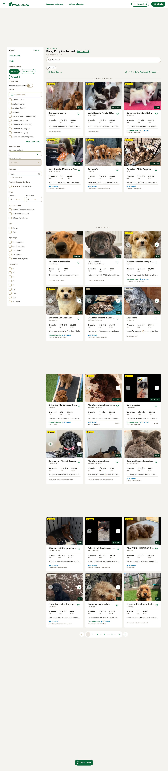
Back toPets (14, 55)
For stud (14, 77)
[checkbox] (10, 100)
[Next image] (157, 244)
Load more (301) (33, 141)
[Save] (78, 114)
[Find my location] (37, 154)
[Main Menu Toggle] (4, 4)
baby (52, 68)
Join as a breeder (76, 4)
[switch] (30, 85)
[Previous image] (128, 244)
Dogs (11, 61)
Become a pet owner (55, 4)
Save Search (56, 72)
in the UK (83, 51)
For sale (14, 71)
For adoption (28, 71)
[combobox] (22, 154)
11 (112, 634)
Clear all (36, 50)
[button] (142, 244)
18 (119, 634)
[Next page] (125, 634)
